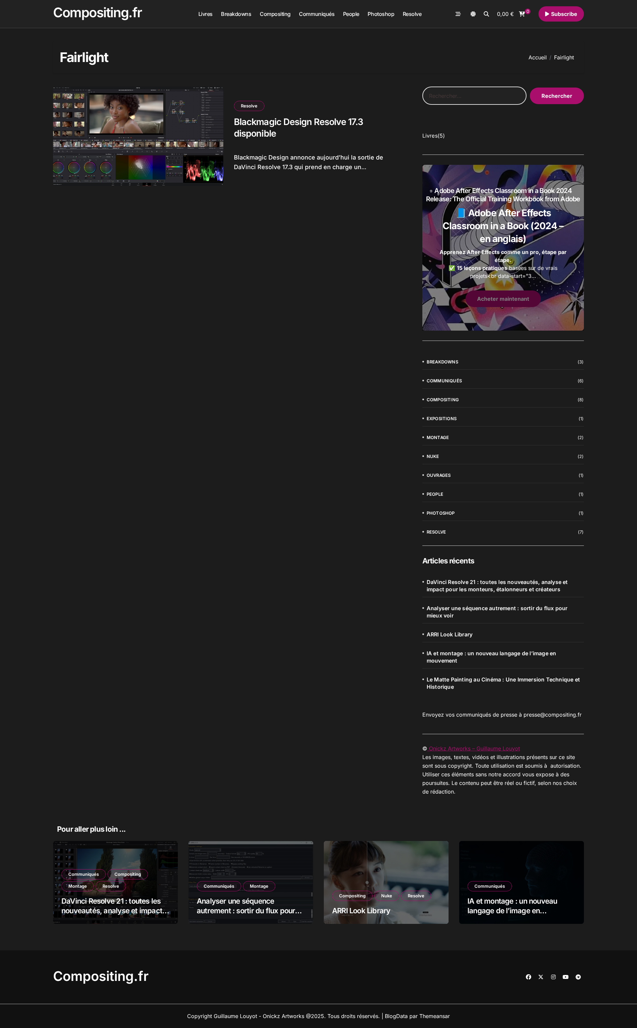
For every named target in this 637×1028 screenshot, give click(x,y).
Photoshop (381, 14)
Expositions (442, 418)
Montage (438, 437)
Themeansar (434, 1016)
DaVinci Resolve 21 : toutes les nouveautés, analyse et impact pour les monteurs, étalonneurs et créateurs (497, 586)
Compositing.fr (97, 12)
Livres (205, 14)
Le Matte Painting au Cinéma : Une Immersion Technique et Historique (503, 683)
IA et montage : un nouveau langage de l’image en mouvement (491, 657)
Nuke (433, 456)
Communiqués (316, 14)
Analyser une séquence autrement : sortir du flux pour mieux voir (497, 612)
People (351, 14)
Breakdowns (236, 14)
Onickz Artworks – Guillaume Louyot (473, 748)
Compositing (275, 14)
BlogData (396, 1016)
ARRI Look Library (449, 634)
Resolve (412, 14)
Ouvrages (439, 475)
